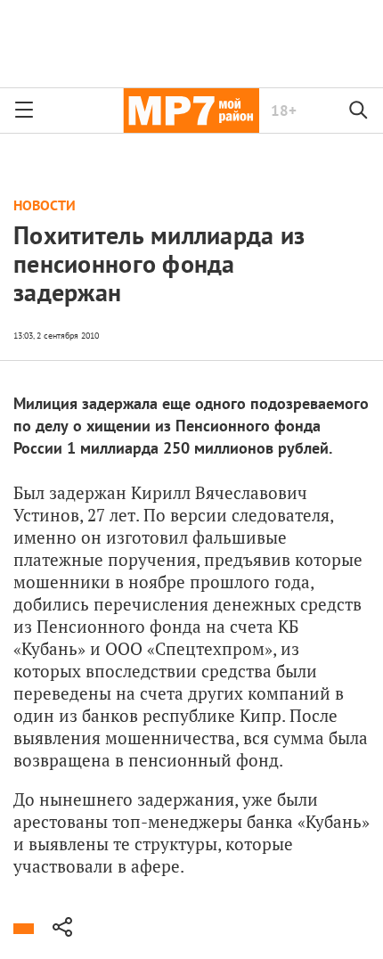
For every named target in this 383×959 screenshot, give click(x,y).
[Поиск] (359, 110)
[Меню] (24, 110)
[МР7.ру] (191, 110)
